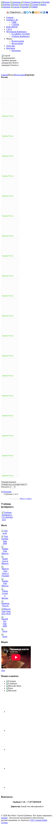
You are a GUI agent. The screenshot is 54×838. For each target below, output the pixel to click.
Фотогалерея (19, 75)
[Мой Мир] (33, 12)
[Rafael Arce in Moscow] (5, 563)
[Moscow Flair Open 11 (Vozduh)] (5, 576)
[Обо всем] (4, 533)
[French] (15, 4)
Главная (4, 75)
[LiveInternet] (41, 12)
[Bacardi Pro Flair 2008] (4, 626)
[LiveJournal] (30, 12)
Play (3, 670)
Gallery (29, 499)
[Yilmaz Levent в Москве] (4, 598)
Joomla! (4, 818)
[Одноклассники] (35, 12)
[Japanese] (5, 7)
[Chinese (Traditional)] (31, 2)
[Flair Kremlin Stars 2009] (4, 543)
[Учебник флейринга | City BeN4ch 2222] (7, 516)
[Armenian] (15, 2)
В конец (7, 492)
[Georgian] (24, 4)
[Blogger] (38, 12)
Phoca (22, 499)
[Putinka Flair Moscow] (5, 553)
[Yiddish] (33, 7)
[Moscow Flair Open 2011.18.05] (6, 614)
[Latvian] (15, 7)
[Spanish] (24, 7)
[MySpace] (46, 12)
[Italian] (42, 4)
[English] (45, 2)
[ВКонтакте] (24, 12)
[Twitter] (27, 12)
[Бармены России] (5, 606)
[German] (34, 4)
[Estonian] (5, 4)
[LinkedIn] (44, 12)
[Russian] (5, 2)
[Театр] (4, 631)
